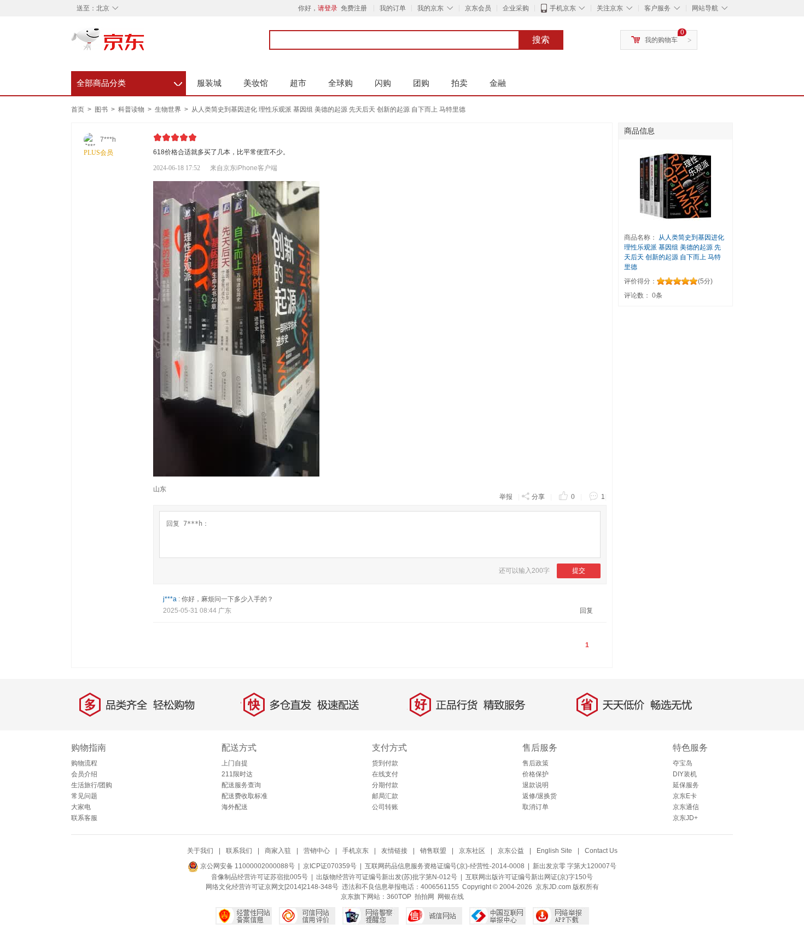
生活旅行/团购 (91, 785)
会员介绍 (84, 774)
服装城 (209, 83)
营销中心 (317, 851)
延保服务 (686, 785)
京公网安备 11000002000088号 (247, 866)
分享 (538, 497)
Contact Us (601, 851)
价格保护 (535, 774)
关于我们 (200, 851)
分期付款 (385, 785)
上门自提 (235, 763)
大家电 (81, 807)
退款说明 (535, 785)
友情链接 (394, 851)
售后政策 (535, 763)
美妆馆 (255, 83)
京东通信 (686, 807)
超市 (298, 83)
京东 (145, 43)
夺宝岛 (682, 763)
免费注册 (354, 8)
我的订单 (393, 8)
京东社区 (472, 851)
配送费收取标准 (244, 796)
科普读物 (132, 109)
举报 (505, 497)
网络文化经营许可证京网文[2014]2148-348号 (272, 887)
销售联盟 (433, 851)
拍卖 (459, 83)
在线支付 (385, 774)
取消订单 (535, 807)
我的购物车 (661, 40)
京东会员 (478, 8)
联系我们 (239, 851)
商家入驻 (278, 851)
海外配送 (235, 807)
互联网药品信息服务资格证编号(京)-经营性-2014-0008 (445, 866)
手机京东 (563, 8)
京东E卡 (685, 796)
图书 (102, 109)
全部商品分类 (129, 81)
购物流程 (84, 763)
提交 (578, 570)
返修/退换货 (539, 796)
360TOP (399, 897)
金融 (498, 83)
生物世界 (169, 109)
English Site (554, 851)
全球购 (340, 83)
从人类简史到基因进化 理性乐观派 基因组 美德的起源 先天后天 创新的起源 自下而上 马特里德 (328, 109)
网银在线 (451, 897)
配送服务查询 (241, 785)
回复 (586, 610)
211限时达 (237, 774)
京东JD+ (685, 818)
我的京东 (430, 8)
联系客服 (84, 818)
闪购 (383, 83)
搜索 (541, 39)
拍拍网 (424, 897)
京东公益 (511, 851)
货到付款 (385, 763)
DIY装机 (685, 774)
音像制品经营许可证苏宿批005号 (259, 877)
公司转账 (385, 807)
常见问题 (84, 796)
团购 (421, 83)
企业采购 (516, 8)
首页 (77, 109)
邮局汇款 (385, 796)
